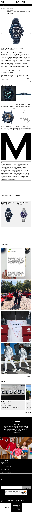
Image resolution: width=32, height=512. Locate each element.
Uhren (3, 8)
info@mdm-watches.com (7, 472)
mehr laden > (27, 376)
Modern (9, 8)
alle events (28, 412)
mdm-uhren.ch (4, 474)
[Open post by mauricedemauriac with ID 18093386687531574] (16, 326)
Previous (2, 31)
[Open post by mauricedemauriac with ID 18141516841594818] (16, 263)
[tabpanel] (16, 31)
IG (1, 479)
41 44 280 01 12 (8, 469)
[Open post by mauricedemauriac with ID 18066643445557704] (16, 358)
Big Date (9, 10)
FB (4, 479)
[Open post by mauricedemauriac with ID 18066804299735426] (16, 295)
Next (30, 31)
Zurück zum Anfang (16, 232)
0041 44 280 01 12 (8, 466)
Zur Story (5, 80)
